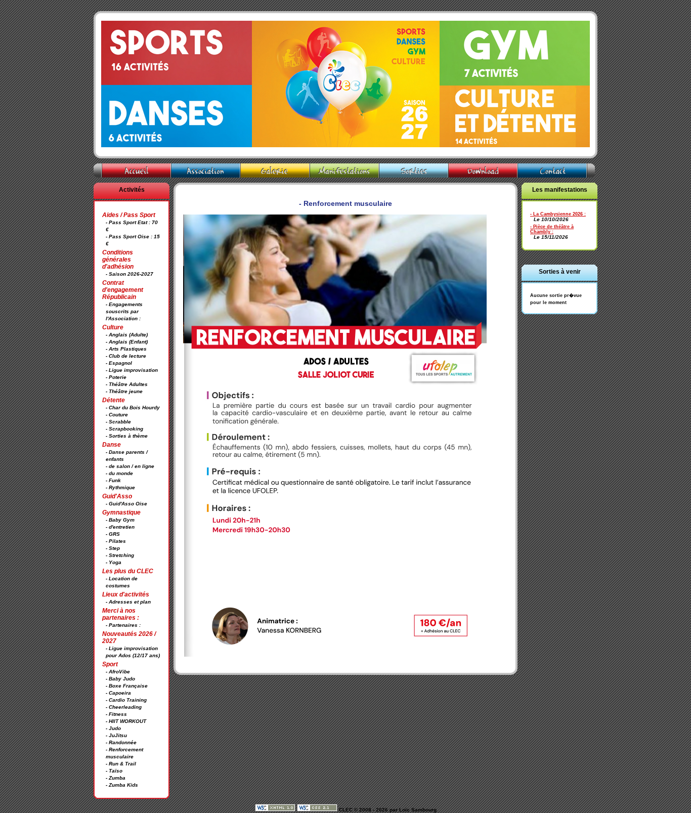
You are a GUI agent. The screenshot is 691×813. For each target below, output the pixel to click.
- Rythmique (120, 487)
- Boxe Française (127, 686)
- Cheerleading (124, 707)
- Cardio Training (126, 700)
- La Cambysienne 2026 (556, 214)
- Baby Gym (120, 520)
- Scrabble (118, 421)
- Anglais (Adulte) (127, 334)
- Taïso (114, 771)
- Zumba (115, 778)
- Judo (113, 728)
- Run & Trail (121, 763)
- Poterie (116, 377)
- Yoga (113, 562)
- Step (113, 548)
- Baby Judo (120, 678)
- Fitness (116, 714)
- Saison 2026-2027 (129, 274)
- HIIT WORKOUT (126, 721)
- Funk (113, 480)
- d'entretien (120, 527)
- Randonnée (121, 742)
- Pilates (116, 541)
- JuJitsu (116, 735)
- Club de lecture (126, 356)
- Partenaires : (123, 625)
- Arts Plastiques (126, 349)
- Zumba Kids (122, 785)
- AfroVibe (118, 671)
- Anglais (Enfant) (127, 342)
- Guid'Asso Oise (126, 503)
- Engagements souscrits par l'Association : (124, 311)
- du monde (119, 473)
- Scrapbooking (124, 429)
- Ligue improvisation (132, 370)
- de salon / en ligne (130, 466)
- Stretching (120, 555)
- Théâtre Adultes (127, 384)
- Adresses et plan (128, 602)
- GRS (113, 534)
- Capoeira (118, 693)
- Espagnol (119, 363)
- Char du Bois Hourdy (133, 407)
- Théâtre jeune (124, 391)
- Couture (117, 414)
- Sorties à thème (127, 436)
